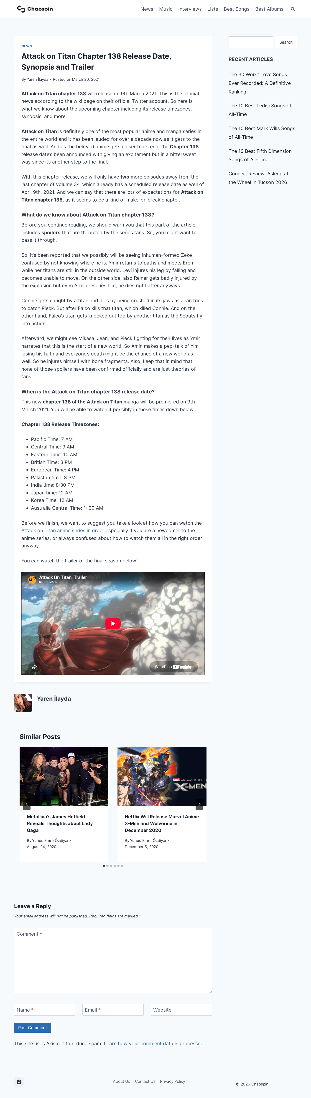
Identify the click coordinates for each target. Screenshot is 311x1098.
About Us (121, 1081)
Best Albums (269, 9)
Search (286, 42)
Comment (29, 934)
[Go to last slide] (27, 804)
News (146, 9)
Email (93, 1010)
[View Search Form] (293, 9)
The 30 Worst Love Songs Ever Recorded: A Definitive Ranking (260, 83)
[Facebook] (19, 1082)
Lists (212, 9)
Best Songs (237, 9)
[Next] (199, 804)
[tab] (104, 866)
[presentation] (64, 776)
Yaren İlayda (37, 79)
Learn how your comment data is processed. (154, 1043)
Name (25, 1010)
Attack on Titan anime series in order (62, 530)
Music (166, 9)
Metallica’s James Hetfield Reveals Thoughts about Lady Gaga (60, 823)
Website (162, 1010)
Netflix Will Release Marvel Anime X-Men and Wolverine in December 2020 (162, 823)
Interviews (190, 9)
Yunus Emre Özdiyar (50, 840)
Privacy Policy (172, 1081)
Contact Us (145, 1081)
